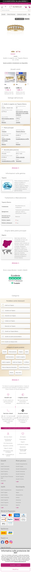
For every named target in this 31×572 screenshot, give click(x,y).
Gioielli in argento (20, 357)
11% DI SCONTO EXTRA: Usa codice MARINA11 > (15, 1)
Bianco (4, 144)
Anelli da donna (10, 357)
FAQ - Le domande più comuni (8, 455)
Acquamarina (19, 490)
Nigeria (18, 144)
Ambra (18, 497)
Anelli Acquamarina (6, 490)
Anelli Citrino (4, 505)
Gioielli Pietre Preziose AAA (7, 477)
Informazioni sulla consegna (8, 451)
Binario (4, 122)
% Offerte (26, 362)
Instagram (10, 542)
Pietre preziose (12, 352)
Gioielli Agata (19, 466)
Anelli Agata (4, 492)
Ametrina (18, 500)
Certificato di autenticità (8, 440)
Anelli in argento (6, 362)
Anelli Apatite (4, 500)
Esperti (23, 442)
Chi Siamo (23, 437)
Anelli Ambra (4, 495)
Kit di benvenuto (8, 443)
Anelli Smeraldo (5, 469)
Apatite (18, 505)
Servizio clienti (8, 413)
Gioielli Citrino (20, 479)
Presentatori (23, 439)
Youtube (6, 542)
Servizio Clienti (8, 437)
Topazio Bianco (20, 132)
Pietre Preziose (11, 14)
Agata (17, 492)
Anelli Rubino (4, 471)
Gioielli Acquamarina (21, 464)
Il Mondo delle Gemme (23, 450)
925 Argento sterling (8, 119)
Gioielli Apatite (20, 476)
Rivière (11, 372)
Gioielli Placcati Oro (24, 367)
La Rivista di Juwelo (22, 444)
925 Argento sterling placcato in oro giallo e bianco (22, 113)
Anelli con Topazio (17, 362)
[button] (2, 6)
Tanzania (18, 161)
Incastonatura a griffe (22, 139)
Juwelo (18, 122)
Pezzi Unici (18, 372)
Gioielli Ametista (20, 471)
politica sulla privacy (19, 561)
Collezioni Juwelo (21, 14)
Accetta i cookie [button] (15, 565)
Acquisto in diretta (8, 446)
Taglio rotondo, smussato (6, 140)
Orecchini (3, 481)
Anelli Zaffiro (4, 474)
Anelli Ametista (5, 497)
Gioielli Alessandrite (21, 469)
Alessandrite (19, 495)
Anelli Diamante (5, 466)
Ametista (18, 502)
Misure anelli (22, 453)
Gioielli (3, 14)
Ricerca (28, 10)
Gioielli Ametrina (20, 474)
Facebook (2, 542)
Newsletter (23, 447)
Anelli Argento (4, 502)
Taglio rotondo (20, 157)
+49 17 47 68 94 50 (8, 416)
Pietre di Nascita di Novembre (9, 367)
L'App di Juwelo (8, 448)
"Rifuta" (8, 559)
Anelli (26, 352)
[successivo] (28, 84)
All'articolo (15, 168)
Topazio (4, 132)
